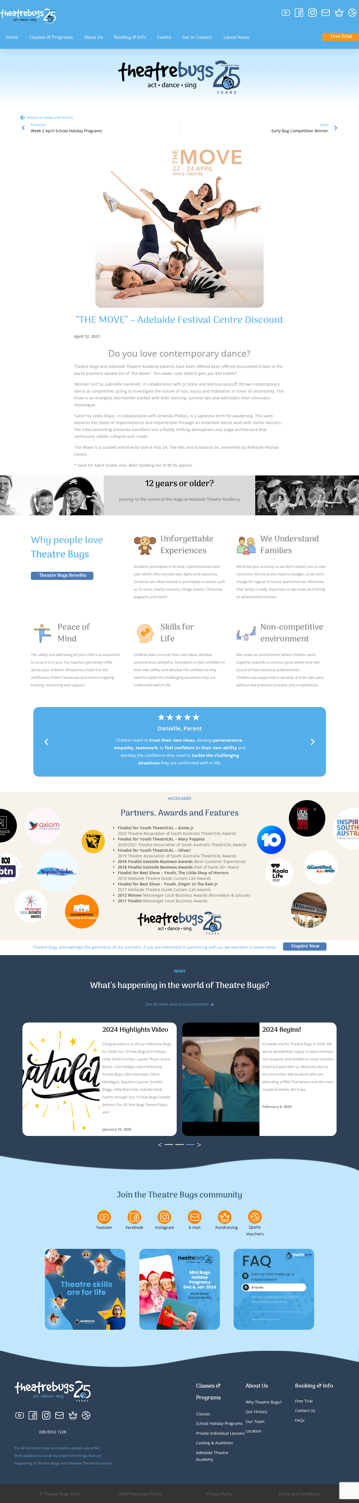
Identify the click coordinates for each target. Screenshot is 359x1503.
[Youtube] (104, 1217)
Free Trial (304, 1401)
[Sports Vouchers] (255, 1217)
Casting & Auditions (214, 1442)
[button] (46, 742)
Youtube (104, 1227)
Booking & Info (130, 38)
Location (253, 1431)
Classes (203, 1414)
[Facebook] (134, 1217)
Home (12, 38)
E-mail (195, 1227)
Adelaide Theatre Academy (212, 1456)
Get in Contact (197, 38)
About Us (93, 38)
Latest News (236, 38)
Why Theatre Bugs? (264, 1402)
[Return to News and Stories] (23, 118)
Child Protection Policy (139, 1494)
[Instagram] (164, 1217)
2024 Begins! (281, 1029)
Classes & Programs (51, 38)
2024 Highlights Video (135, 1029)
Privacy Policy (219, 1494)
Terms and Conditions (299, 1494)
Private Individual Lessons (220, 1433)
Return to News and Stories (50, 117)
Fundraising (226, 1227)
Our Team (255, 1421)
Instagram (164, 1227)
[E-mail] (195, 1217)
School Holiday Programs (219, 1423)
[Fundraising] (225, 1217)
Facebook (134, 1227)
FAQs (300, 1420)
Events (164, 38)
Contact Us (305, 1410)
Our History (256, 1411)
